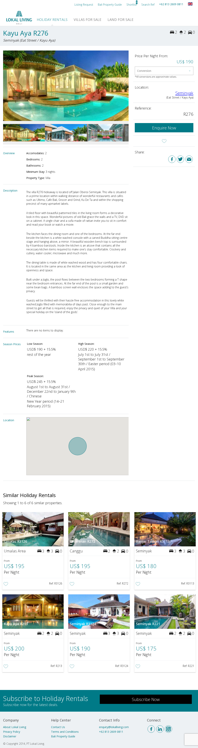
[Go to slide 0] (5, 85)
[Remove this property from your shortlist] (164, 141)
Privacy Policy (11, 731)
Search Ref (147, 4)
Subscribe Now (146, 699)
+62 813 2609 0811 (171, 4)
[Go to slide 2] (126, 85)
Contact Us (58, 727)
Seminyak (184, 93)
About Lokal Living (14, 727)
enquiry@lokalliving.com (114, 727)
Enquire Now (164, 128)
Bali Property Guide (63, 736)
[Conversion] (164, 71)
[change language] (190, 3)
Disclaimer (9, 736)
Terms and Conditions (65, 731)
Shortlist (131, 4)
